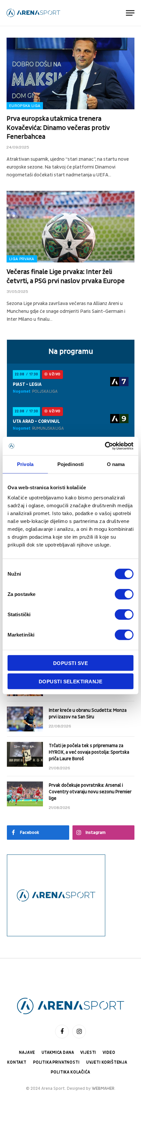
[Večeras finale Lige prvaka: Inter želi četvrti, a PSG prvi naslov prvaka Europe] (70, 226)
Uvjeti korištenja (106, 1062)
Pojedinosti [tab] (70, 464)
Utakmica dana (58, 1052)
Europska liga (24, 106)
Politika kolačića (70, 1072)
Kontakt (17, 1062)
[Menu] (130, 13)
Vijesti (88, 1052)
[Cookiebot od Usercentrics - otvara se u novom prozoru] (104, 446)
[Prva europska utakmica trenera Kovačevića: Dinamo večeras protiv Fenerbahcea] (70, 73)
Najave (27, 1052)
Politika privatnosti (56, 1062)
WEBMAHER (103, 1088)
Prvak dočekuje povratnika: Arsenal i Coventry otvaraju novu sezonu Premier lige (90, 791)
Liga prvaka (21, 259)
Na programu (71, 351)
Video (109, 1052)
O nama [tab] (116, 464)
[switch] (124, 594)
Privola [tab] (25, 464)
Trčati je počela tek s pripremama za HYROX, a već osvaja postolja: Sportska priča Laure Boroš (89, 752)
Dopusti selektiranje (70, 681)
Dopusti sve (70, 663)
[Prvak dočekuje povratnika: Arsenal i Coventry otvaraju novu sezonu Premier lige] (25, 793)
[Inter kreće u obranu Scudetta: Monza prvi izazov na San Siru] (25, 719)
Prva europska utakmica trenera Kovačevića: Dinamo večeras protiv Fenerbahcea (58, 127)
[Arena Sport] (33, 13)
